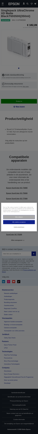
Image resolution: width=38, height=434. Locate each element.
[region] (19, 217)
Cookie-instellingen (19, 227)
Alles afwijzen (19, 217)
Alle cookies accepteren (19, 222)
